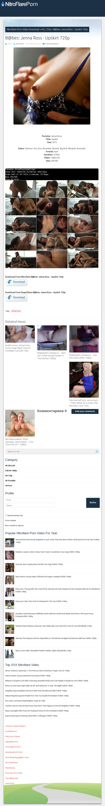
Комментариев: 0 (52, 44)
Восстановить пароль (14, 525)
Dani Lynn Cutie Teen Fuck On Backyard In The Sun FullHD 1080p (41, 601)
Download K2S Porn (14, 752)
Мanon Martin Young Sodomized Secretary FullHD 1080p (27, 676)
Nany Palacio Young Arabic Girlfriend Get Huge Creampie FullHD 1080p (43, 577)
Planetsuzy (10, 768)
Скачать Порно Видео (15, 726)
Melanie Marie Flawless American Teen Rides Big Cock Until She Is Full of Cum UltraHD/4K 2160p (53, 626)
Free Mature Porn (13, 747)
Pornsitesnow (11, 762)
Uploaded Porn (11, 742)
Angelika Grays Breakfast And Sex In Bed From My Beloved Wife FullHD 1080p (36, 691)
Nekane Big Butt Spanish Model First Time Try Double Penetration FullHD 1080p (37, 696)
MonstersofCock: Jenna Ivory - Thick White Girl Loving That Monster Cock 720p (83, 403)
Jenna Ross (20, 44)
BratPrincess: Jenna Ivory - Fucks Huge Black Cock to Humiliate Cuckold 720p (18, 348)
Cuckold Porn (11, 731)
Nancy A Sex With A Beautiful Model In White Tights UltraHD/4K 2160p (43, 651)
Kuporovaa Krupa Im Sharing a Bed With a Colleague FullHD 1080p (31, 716)
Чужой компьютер (15, 515)
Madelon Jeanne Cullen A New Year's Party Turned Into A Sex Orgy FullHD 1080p (47, 552)
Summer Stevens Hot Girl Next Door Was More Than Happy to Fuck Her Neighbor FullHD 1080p (42, 706)
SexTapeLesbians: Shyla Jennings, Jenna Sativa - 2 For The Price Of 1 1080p (19, 442)
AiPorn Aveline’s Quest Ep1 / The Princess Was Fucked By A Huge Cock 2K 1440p (37, 671)
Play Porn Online (12, 736)
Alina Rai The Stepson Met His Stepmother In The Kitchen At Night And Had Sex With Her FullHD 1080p (56, 638)
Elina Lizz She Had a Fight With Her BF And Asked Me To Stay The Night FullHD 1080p (39, 686)
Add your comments (85, 411)
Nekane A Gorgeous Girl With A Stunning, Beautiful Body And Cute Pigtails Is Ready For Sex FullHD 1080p (46, 681)
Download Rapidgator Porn (17, 757)
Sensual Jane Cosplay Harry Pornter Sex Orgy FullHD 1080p (39, 564)
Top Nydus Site (11, 778)
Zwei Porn (9, 783)
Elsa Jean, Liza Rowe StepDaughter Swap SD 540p (25, 701)
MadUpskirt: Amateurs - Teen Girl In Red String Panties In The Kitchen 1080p (51, 356)
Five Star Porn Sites (13, 773)
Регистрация (10, 520)
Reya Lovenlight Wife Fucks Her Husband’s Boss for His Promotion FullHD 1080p (37, 711)
